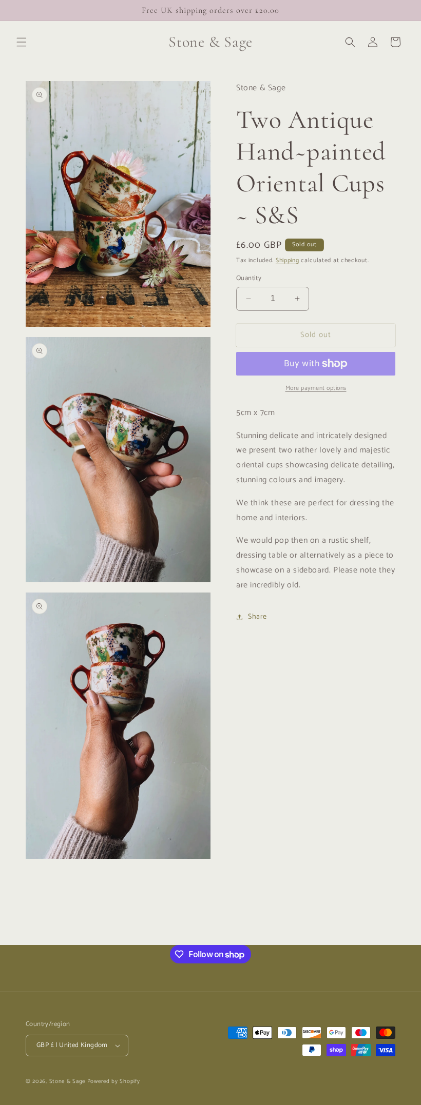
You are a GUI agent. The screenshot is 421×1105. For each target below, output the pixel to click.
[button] (21, 42)
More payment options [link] (316, 388)
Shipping (287, 260)
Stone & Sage (68, 1081)
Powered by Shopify (113, 1081)
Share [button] (257, 617)
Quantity (248, 278)
